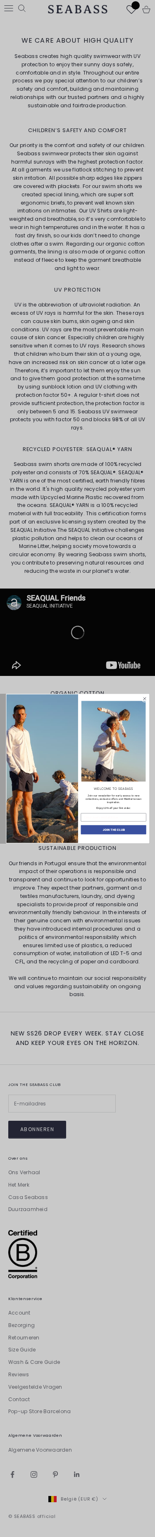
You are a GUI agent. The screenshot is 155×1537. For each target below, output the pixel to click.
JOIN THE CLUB (113, 830)
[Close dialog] (144, 698)
